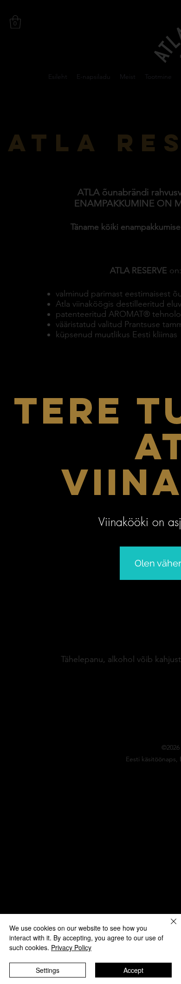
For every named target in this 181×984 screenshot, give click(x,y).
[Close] (168, 927)
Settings (47, 970)
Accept (133, 970)
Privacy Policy (71, 947)
